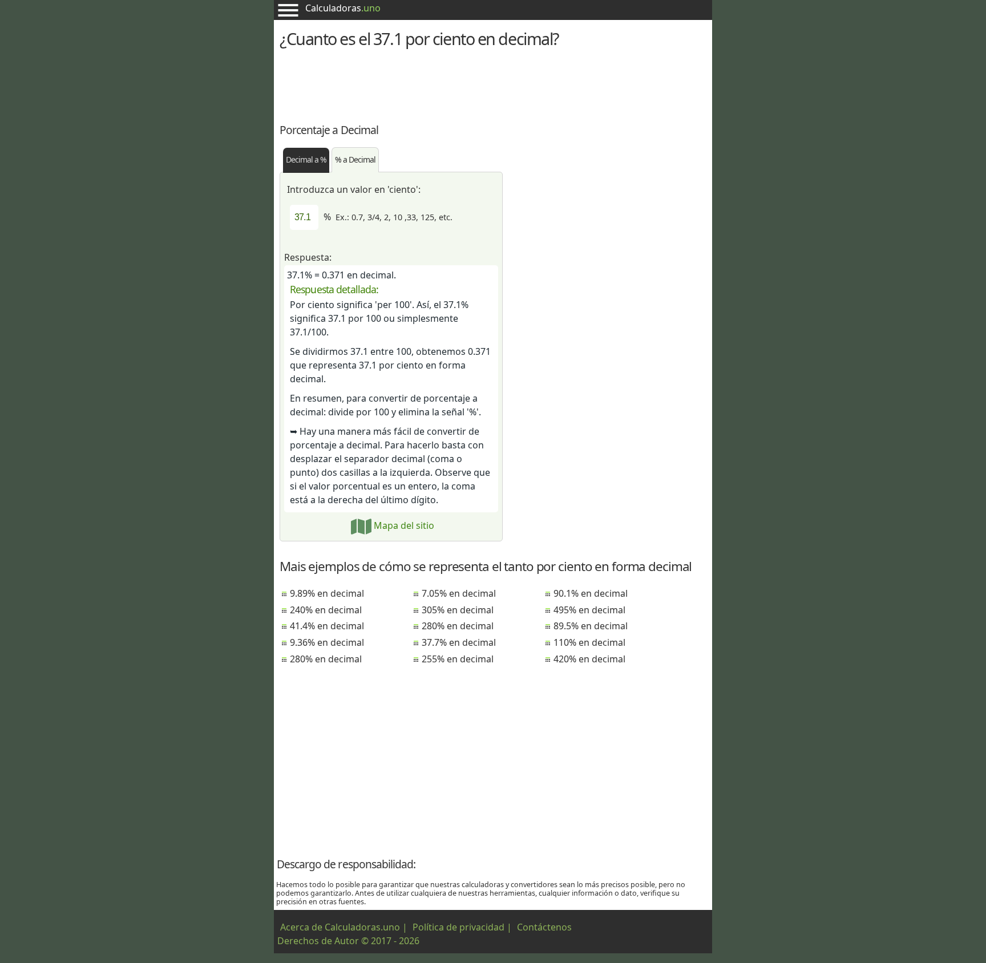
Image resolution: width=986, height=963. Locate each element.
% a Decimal (355, 159)
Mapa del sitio (402, 525)
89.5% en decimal (590, 626)
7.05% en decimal (459, 593)
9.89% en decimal (327, 593)
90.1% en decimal (590, 593)
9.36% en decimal (327, 642)
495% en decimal (589, 610)
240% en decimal (326, 610)
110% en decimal (589, 642)
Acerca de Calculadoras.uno (340, 927)
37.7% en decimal (459, 642)
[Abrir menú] (288, 10)
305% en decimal (458, 610)
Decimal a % (306, 159)
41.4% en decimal (327, 626)
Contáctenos (544, 927)
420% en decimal (589, 659)
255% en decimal (458, 659)
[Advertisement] (493, 84)
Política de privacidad (458, 927)
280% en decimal (326, 659)
